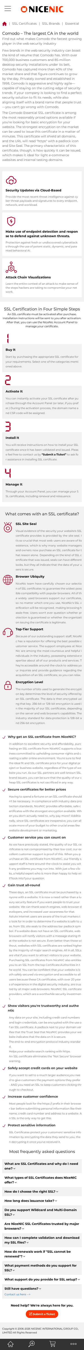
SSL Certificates (24, 24)
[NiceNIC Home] (10, 1344)
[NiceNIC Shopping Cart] (52, 1344)
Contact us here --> (17, 1294)
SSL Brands (51, 24)
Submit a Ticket (43, 1314)
